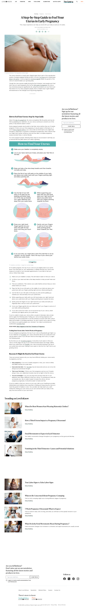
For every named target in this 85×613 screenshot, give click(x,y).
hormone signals (35, 79)
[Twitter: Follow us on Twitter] (69, 579)
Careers (50, 590)
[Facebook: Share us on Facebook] (36, 32)
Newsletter (33, 590)
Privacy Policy (54, 604)
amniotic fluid (21, 324)
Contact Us (57, 590)
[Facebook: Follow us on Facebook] (64, 579)
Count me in (71, 126)
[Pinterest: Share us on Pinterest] (42, 32)
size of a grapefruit (20, 120)
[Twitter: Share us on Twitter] (39, 32)
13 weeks (23, 334)
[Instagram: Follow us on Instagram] (78, 579)
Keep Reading (29, 409)
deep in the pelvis (14, 79)
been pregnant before (19, 130)
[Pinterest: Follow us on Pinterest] (73, 579)
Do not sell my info (46, 604)
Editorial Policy (42, 590)
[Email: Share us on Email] (45, 32)
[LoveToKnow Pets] (37, 598)
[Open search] (77, 1)
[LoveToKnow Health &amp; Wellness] (23, 598)
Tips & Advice (48, 13)
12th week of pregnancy (40, 85)
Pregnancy (41, 13)
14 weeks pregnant (26, 341)
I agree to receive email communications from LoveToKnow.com (69, 131)
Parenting (36, 13)
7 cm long (41, 77)
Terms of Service (62, 604)
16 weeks (26, 344)
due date (29, 367)
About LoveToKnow (23, 590)
